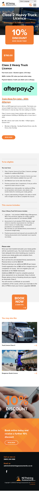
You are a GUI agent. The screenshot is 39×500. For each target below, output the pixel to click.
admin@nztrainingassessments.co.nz (18, 466)
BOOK (10, 442)
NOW (13, 442)
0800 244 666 (9, 459)
